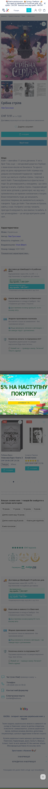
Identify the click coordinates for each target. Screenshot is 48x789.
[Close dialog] (45, 376)
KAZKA (7, 10)
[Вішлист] (40, 10)
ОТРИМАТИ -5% (24, 403)
